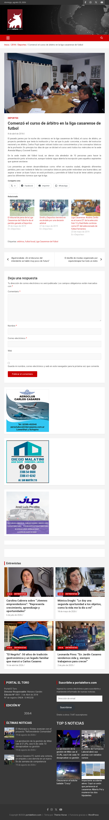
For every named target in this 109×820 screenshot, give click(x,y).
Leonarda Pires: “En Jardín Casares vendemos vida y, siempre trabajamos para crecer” (79, 658)
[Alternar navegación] (8, 38)
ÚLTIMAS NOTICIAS (19, 723)
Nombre (12, 325)
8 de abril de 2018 (16, 134)
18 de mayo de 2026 (67, 611)
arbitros (20, 241)
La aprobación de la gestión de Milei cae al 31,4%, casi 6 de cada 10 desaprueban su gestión (34, 744)
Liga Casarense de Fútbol (47, 241)
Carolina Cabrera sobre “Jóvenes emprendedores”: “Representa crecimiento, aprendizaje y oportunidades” (26, 606)
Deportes (13, 118)
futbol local (30, 241)
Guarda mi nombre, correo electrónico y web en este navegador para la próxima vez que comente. (53, 366)
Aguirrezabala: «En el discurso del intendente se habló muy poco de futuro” (30, 259)
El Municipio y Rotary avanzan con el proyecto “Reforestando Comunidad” (34, 730)
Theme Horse (60, 815)
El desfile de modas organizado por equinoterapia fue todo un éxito (81, 259)
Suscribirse (66, 707)
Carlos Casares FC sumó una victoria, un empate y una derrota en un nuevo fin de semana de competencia (34, 759)
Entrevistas (13, 563)
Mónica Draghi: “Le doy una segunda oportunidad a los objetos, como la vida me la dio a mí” (79, 604)
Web (10, 350)
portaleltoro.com (33, 815)
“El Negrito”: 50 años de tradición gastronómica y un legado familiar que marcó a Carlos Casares (27, 658)
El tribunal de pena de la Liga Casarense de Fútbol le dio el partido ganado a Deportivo (20, 220)
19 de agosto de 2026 (25, 735)
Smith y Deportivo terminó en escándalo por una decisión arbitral (53, 220)
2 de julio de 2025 (65, 665)
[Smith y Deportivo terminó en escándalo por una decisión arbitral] (54, 208)
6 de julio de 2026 (14, 615)
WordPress (93, 815)
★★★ (9, 594)
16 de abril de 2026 (14, 665)
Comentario (14, 291)
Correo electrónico (17, 338)
